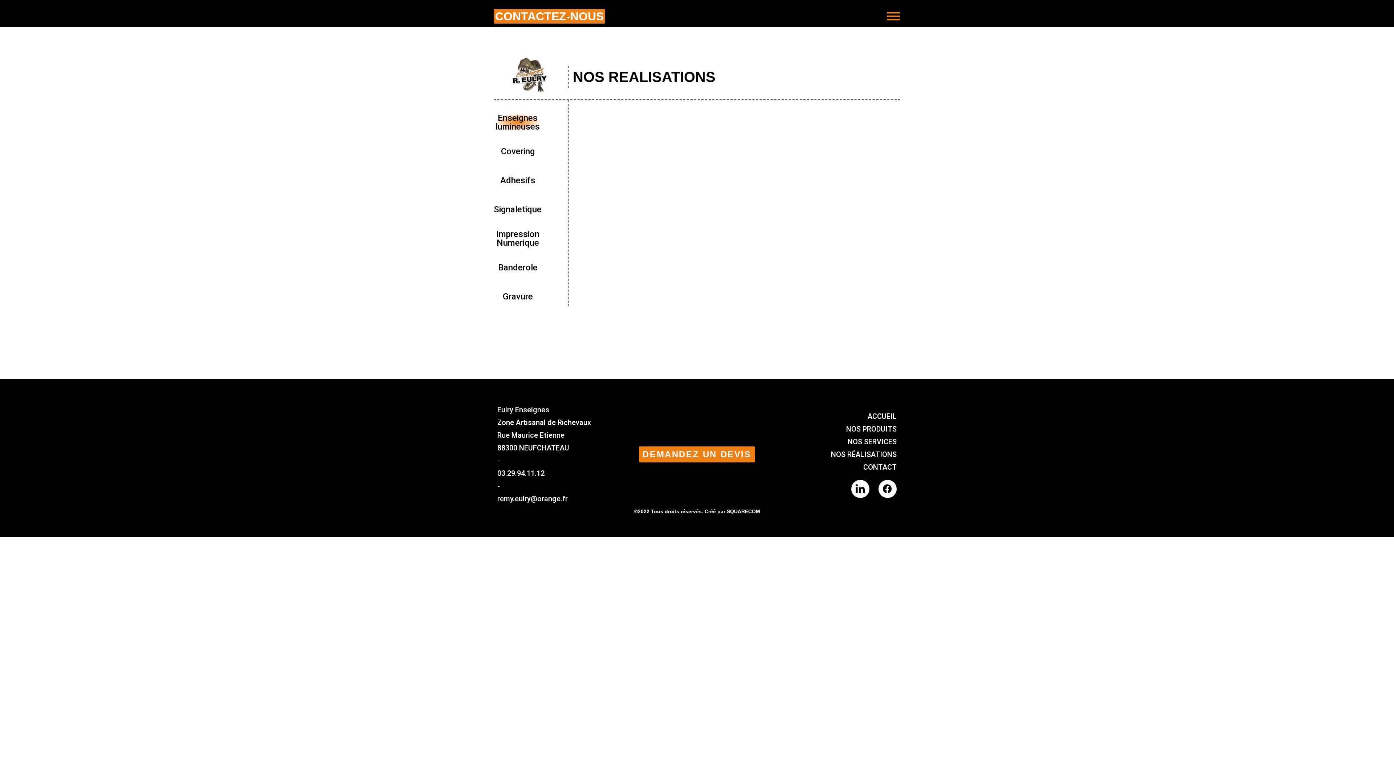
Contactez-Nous (549, 16)
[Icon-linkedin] (860, 489)
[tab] (518, 122)
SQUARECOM (743, 511)
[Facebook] (888, 489)
